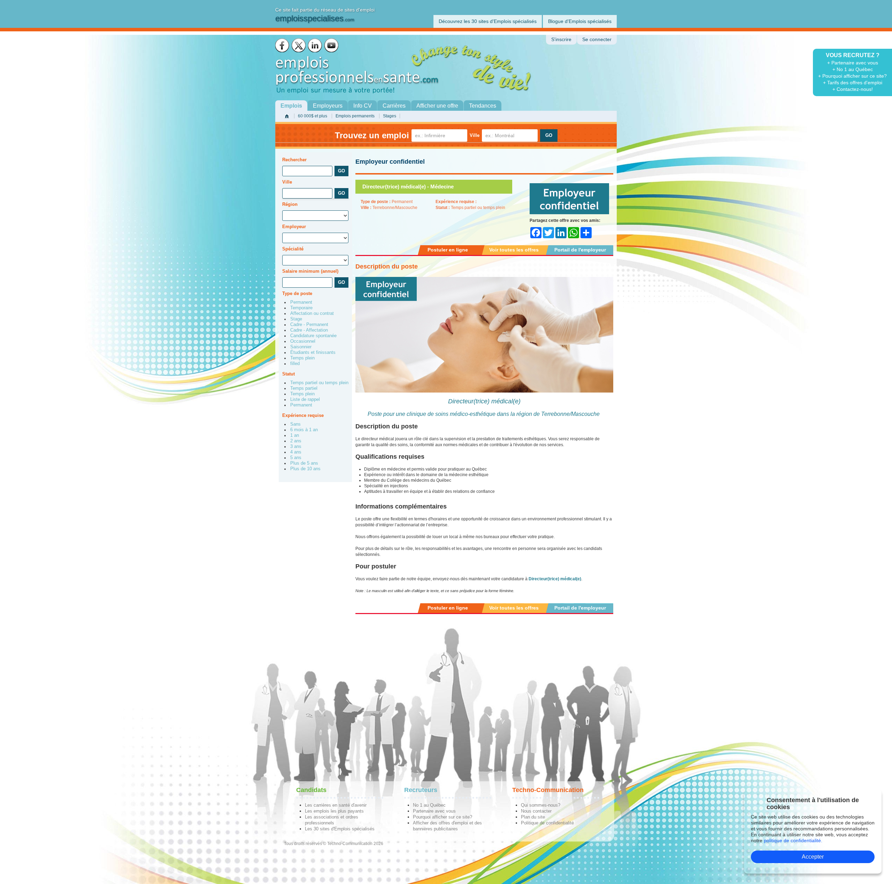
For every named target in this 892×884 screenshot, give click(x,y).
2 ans (295, 441)
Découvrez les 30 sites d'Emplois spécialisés (488, 21)
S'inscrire (561, 39)
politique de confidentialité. (793, 840)
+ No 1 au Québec (852, 69)
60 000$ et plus (312, 116)
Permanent (301, 302)
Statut (288, 374)
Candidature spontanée (313, 335)
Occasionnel (302, 341)
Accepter (813, 857)
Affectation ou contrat (312, 313)
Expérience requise (303, 415)
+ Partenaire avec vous (852, 62)
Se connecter (597, 39)
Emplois (291, 106)
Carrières (394, 106)
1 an (294, 435)
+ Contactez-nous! (852, 89)
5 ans (295, 457)
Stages (389, 116)
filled (295, 363)
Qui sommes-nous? (540, 805)
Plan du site (533, 817)
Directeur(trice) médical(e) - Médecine (408, 186)
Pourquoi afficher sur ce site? (442, 817)
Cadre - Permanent (309, 324)
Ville (474, 135)
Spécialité (292, 248)
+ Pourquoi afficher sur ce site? (852, 76)
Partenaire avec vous (434, 811)
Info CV (362, 106)
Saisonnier (301, 346)
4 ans (295, 452)
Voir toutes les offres (514, 250)
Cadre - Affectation (309, 330)
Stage (296, 319)
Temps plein (302, 358)
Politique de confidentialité (547, 822)
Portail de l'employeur (580, 250)
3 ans (295, 446)
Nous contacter (536, 811)
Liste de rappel (305, 399)
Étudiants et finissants (313, 352)
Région (290, 204)
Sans (295, 424)
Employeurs (328, 106)
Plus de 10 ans (305, 468)
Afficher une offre (437, 106)
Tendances (482, 106)
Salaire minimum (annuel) (310, 271)
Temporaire (301, 307)
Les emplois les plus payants (334, 811)
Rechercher (294, 159)
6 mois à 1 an (304, 429)
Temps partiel (303, 388)
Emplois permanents (355, 116)
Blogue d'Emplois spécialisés (580, 21)
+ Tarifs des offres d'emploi (852, 82)
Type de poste (297, 293)
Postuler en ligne (448, 250)
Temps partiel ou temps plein (319, 382)
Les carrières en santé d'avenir (336, 805)
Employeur (294, 226)
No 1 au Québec (429, 805)
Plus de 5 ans (304, 463)
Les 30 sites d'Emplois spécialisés (340, 828)
